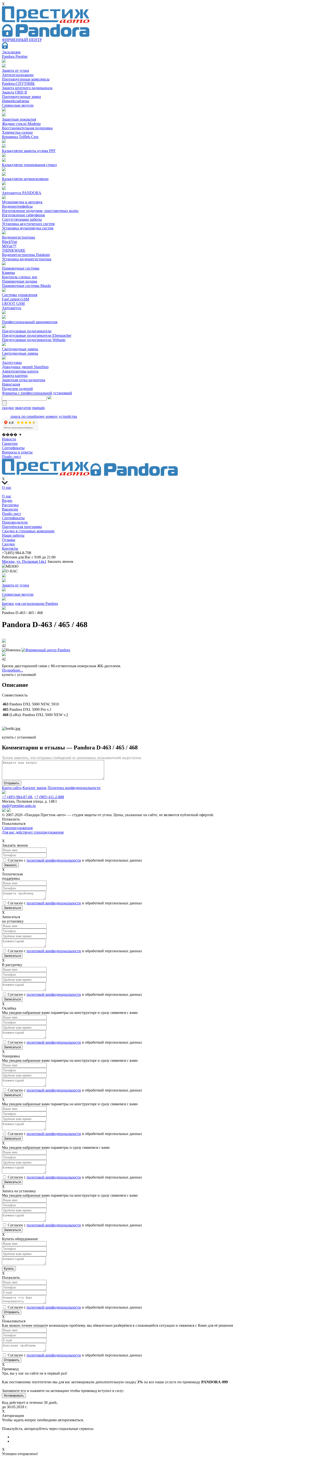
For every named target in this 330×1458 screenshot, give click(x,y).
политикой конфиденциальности (54, 860)
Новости (9, 439)
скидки (8, 408)
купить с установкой (19, 675)
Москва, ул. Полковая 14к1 (24, 561)
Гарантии (10, 443)
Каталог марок (34, 788)
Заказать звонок (60, 561)
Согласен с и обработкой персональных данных (75, 860)
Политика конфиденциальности (74, 788)
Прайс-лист (11, 456)
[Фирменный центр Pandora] (46, 650)
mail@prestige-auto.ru (19, 806)
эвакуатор (23, 408)
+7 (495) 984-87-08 (17, 797)
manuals (38, 408)
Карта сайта (12, 788)
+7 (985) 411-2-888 (49, 797)
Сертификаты (13, 448)
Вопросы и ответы (17, 452)
